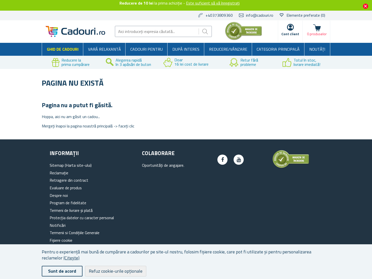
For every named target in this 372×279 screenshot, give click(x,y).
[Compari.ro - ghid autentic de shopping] (243, 38)
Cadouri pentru (146, 49)
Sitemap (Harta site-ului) (71, 165)
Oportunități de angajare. (163, 165)
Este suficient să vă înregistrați (213, 3)
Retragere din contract (69, 180)
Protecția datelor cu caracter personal (82, 218)
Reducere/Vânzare (228, 49)
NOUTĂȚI (317, 49)
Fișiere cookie (61, 240)
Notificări (58, 225)
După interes (185, 49)
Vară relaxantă (104, 49)
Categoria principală (278, 49)
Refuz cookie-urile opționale (115, 271)
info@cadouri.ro (259, 15)
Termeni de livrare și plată (71, 210)
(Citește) (71, 257)
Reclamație (59, 173)
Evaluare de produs (66, 188)
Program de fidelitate (68, 203)
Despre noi (59, 195)
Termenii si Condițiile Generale (74, 233)
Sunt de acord (62, 271)
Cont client (290, 33)
